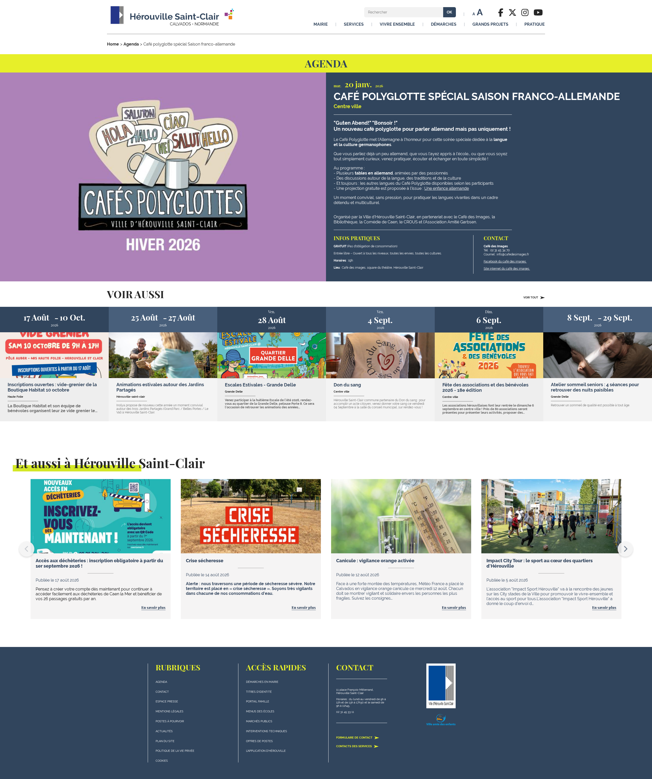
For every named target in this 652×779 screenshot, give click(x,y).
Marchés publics (259, 721)
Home (113, 44)
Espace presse (167, 701)
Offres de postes (259, 741)
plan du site (165, 741)
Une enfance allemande (446, 188)
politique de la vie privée (175, 751)
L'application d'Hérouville (266, 751)
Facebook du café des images (505, 261)
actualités (164, 731)
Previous (26, 549)
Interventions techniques (266, 731)
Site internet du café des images (507, 268)
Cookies (162, 760)
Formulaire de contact (354, 737)
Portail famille (257, 701)
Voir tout (531, 297)
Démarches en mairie (262, 682)
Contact (162, 692)
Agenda (131, 44)
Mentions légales (169, 711)
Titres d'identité (259, 692)
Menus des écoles (260, 711)
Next (625, 549)
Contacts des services (354, 746)
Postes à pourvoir (170, 721)
